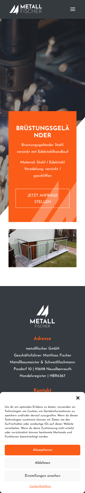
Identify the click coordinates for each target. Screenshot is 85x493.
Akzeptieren (42, 450)
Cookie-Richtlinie (40, 486)
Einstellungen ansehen (42, 476)
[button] (78, 398)
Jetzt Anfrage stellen (43, 199)
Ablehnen (42, 463)
